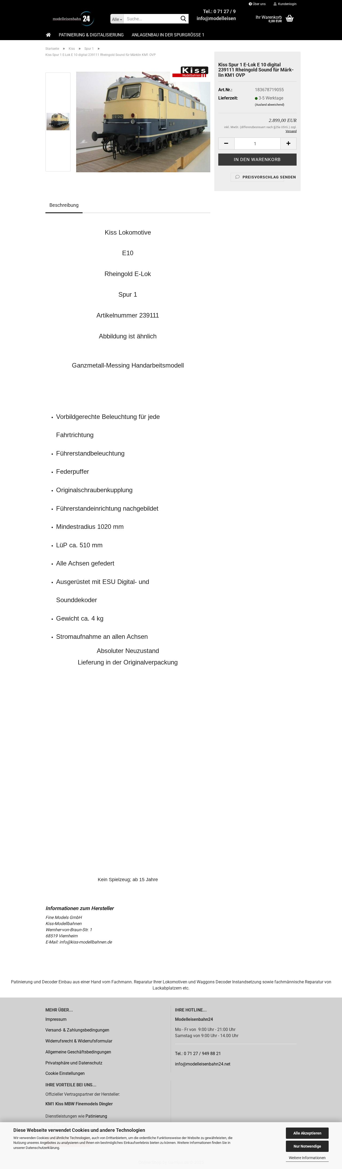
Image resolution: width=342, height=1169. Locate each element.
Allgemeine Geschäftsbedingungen (78, 1052)
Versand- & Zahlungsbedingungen (77, 1030)
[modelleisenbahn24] (73, 18)
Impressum (56, 1019)
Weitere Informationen (307, 1158)
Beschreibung (64, 205)
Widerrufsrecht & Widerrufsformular (78, 1041)
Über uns (259, 4)
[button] (226, 143)
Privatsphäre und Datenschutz (73, 1062)
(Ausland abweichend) (269, 104)
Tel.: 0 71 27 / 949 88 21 (198, 1053)
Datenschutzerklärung (42, 1148)
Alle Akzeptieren (307, 1133)
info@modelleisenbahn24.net (202, 1064)
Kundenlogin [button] (287, 4)
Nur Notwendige (307, 1146)
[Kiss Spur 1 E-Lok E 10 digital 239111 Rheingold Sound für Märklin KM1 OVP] (143, 121)
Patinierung (96, 1116)
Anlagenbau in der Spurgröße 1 (168, 34)
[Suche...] (183, 19)
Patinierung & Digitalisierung (91, 34)
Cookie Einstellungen (65, 1073)
